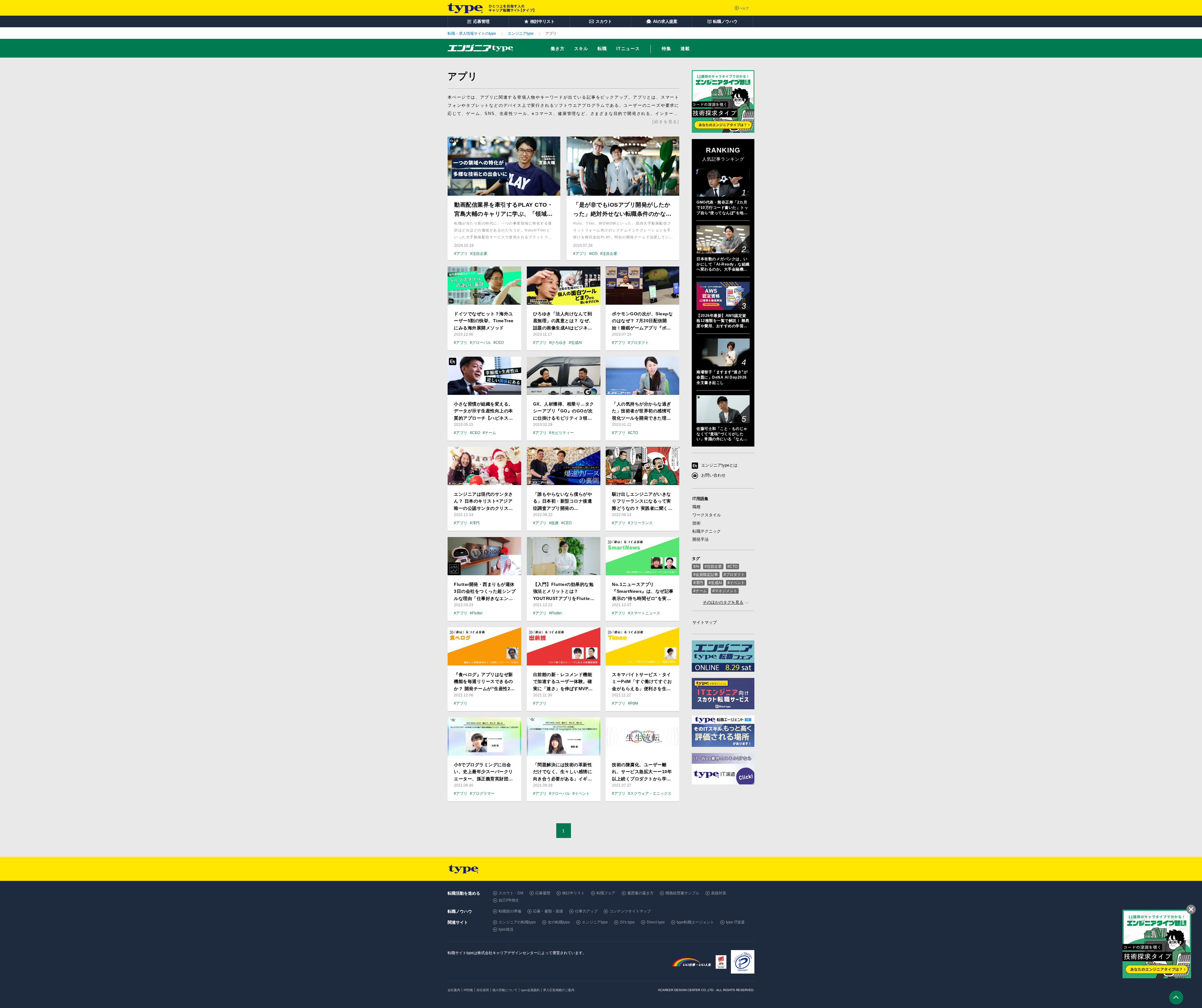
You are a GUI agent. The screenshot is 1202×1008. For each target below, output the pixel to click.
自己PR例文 (509, 900)
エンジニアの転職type (517, 922)
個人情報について (504, 990)
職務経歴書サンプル (682, 893)
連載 (685, 48)
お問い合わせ (713, 475)
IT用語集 (700, 498)
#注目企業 (713, 566)
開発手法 (700, 539)
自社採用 (482, 990)
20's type (627, 922)
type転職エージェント (695, 922)
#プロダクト (734, 574)
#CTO (732, 566)
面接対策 (718, 893)
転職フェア (606, 893)
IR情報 (468, 990)
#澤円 (698, 583)
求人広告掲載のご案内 (558, 990)
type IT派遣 (735, 922)
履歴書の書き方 (640, 893)
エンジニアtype (595, 922)
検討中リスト (573, 893)
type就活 (506, 929)
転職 (602, 48)
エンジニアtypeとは (719, 465)
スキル (581, 48)
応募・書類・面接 (548, 911)
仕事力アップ (586, 911)
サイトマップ (704, 622)
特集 (666, 48)
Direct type (656, 922)
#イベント (736, 583)
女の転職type (559, 922)
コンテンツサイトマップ (630, 911)
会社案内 (454, 990)
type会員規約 (530, 990)
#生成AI (715, 583)
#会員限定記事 (705, 574)
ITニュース (628, 48)
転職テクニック (706, 531)
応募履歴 (542, 893)
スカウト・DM (511, 893)
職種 (696, 506)
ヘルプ (744, 8)
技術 (696, 523)
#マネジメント (724, 591)
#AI (696, 566)
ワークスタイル (706, 515)
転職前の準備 (510, 911)
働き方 (558, 48)
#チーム (700, 591)
